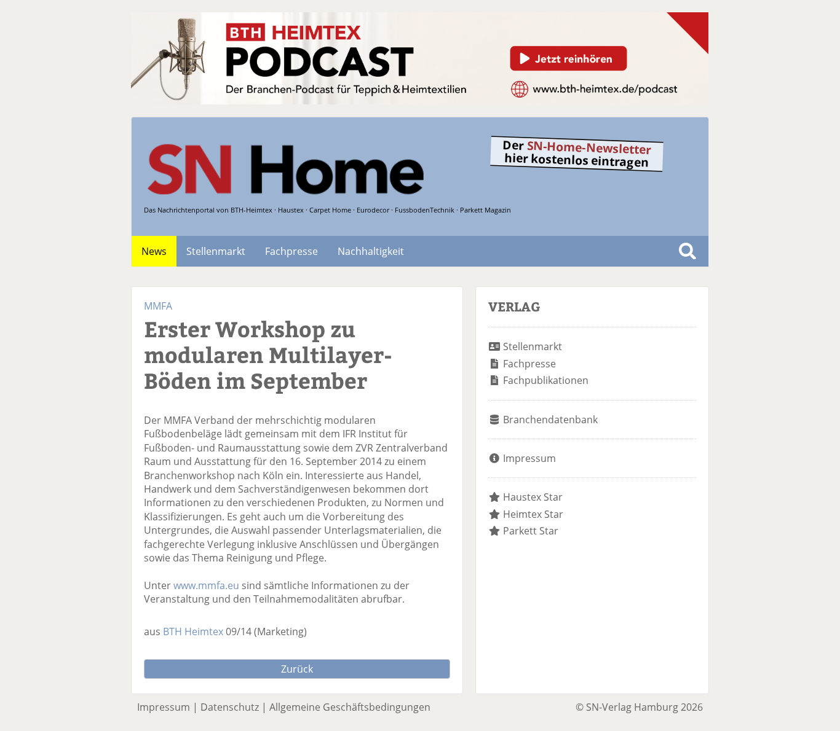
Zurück (297, 669)
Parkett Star (530, 531)
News (154, 251)
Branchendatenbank (550, 419)
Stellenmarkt (215, 251)
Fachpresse (291, 251)
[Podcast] (419, 101)
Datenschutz (229, 707)
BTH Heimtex (193, 631)
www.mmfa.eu (206, 585)
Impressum (529, 458)
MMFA (158, 306)
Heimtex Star (533, 514)
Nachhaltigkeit (371, 251)
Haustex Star (533, 497)
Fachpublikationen (545, 380)
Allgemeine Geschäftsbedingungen (349, 707)
